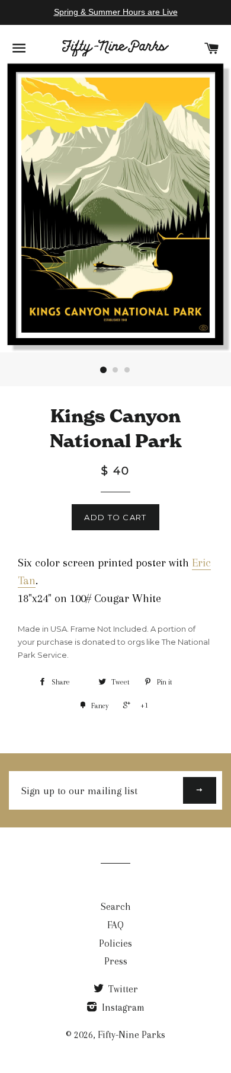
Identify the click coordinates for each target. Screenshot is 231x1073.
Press (115, 961)
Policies (115, 943)
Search (116, 906)
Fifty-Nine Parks (131, 1034)
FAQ (115, 925)
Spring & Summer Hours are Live (116, 12)
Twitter (122, 989)
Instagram (122, 1007)
